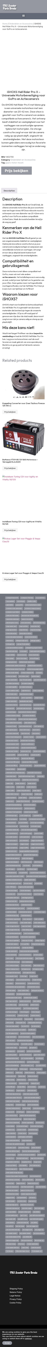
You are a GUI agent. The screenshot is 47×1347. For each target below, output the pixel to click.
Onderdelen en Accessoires (21, 24)
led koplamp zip (26, 969)
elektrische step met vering (13, 1094)
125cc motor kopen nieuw (22, 1251)
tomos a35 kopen (34, 658)
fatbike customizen (11, 1083)
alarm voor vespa (39, 1208)
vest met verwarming (39, 622)
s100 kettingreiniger (11, 815)
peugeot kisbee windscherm (13, 854)
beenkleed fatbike (40, 1186)
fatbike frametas (33, 1079)
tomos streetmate (33, 655)
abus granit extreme (26, 1240)
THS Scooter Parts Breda (9, 7)
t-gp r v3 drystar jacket (25, 679)
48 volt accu (21, 1244)
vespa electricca (23, 629)
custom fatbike (10, 1126)
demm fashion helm (11, 1115)
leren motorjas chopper (12, 965)
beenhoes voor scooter (12, 1190)
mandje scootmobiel (11, 951)
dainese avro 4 (40, 1122)
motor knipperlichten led (12, 929)
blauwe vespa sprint (11, 1169)
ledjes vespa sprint (38, 965)
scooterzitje (40, 776)
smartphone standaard (29, 715)
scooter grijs (38, 794)
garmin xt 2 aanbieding (12, 1065)
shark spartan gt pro (11, 729)
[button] (24, 16)
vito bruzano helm (25, 622)
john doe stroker (23, 1004)
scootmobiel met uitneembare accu (15, 772)
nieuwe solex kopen (25, 890)
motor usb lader (39, 919)
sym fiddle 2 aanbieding (12, 683)
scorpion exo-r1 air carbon (27, 740)
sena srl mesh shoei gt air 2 (13, 737)
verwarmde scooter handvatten (14, 637)
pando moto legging (27, 858)
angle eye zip (32, 1201)
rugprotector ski (37, 815)
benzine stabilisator (28, 1179)
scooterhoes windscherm (12, 779)
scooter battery (22, 797)
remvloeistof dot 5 (11, 822)
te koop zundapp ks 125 (27, 672)
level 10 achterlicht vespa (12, 962)
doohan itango (26, 1108)
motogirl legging (40, 940)
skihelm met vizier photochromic (27, 719)
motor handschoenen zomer (31, 933)
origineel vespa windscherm (37, 872)
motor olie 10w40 (26, 926)
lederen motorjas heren (12, 969)
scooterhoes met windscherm (30, 779)
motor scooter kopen (25, 922)
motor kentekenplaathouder (13, 933)
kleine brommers (20, 983)
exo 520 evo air (10, 1090)
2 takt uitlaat (25, 1247)
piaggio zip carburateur (37, 844)
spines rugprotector (27, 697)
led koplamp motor (38, 969)
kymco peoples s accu (11, 976)
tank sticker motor (24, 676)
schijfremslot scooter (29, 804)
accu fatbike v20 (27, 1236)
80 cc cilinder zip (39, 1240)
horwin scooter (39, 1019)
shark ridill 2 (36, 729)
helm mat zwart (10, 1040)
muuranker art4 (10, 894)
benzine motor (40, 1179)
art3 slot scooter (10, 1201)
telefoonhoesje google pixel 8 (34, 669)
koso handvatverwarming (23, 979)
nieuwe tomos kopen (11, 890)
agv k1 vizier (24, 1215)
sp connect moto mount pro (24, 708)
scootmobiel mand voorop (34, 772)
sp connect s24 (10, 708)
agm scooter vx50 (10, 1219)
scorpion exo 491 (35, 755)
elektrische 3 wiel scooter (12, 1101)
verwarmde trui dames (25, 633)
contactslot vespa (33, 1129)
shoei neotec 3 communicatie (13, 722)
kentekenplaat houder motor (13, 997)
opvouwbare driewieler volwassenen (36, 876)
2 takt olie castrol (35, 1247)
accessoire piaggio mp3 (12, 1240)
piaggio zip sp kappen (11, 844)
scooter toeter (20, 787)
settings (28, 1338)
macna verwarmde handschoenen (28, 951)
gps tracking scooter (11, 1054)
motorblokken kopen (39, 912)
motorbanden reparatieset (13, 919)
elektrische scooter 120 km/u (13, 1097)
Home (4, 24)
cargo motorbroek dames (12, 1140)
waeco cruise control (27, 619)
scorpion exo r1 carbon (12, 751)
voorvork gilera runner (12, 622)
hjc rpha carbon (36, 1026)
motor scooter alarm (39, 922)
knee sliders (9, 983)
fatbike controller (23, 1083)
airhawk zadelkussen (11, 1215)
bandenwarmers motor (12, 1194)
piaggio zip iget (24, 844)
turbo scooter (23, 651)
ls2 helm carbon (38, 954)
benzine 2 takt (10, 1183)
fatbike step (19, 1072)
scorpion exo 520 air (23, 755)
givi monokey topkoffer (27, 1058)
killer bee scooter (10, 990)
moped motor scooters (12, 944)
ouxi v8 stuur (21, 869)
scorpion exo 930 (10, 755)
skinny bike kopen (11, 719)
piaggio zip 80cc (24, 847)
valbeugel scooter (35, 640)
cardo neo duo (30, 1144)
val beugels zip (10, 644)
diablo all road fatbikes (33, 1112)
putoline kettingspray (25, 833)
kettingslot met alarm (37, 990)
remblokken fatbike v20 (12, 829)
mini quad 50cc (25, 944)
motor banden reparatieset (28, 937)
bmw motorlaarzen (35, 1165)
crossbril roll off (21, 1129)
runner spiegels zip (25, 815)
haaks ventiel (23, 1047)
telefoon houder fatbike (12, 672)
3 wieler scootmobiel (32, 1244)
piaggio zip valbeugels (37, 840)
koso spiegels (9, 979)
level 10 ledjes (39, 958)
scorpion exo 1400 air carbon (29, 762)
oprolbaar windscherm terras (13, 879)
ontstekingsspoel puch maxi (13, 883)
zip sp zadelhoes (40, 597)
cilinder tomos (22, 1133)
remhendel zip (24, 826)
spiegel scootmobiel (11, 701)
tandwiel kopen (36, 676)
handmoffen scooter (26, 1044)
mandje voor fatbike (27, 947)
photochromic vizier (11, 851)
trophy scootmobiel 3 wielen (37, 651)
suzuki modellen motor (12, 690)
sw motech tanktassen (25, 687)
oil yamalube (38, 883)
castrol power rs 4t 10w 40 (25, 1136)
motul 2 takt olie (38, 894)
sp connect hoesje (11, 712)
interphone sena (10, 1015)
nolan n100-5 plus (11, 887)
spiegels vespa (38, 697)
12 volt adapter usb (37, 1251)
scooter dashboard (11, 797)
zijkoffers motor (32, 601)
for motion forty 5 (40, 1065)
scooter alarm (9, 801)
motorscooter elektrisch (12, 897)
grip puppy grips (10, 1051)
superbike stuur (26, 690)
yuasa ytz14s (19, 605)
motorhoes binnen (26, 904)
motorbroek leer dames (25, 912)
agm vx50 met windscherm (37, 1215)
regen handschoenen (11, 833)
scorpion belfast (10, 769)
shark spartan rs (38, 726)
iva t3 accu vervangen (11, 1012)
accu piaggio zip (39, 1229)
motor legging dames (39, 926)
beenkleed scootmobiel (27, 1186)
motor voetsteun (27, 919)
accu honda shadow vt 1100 (13, 1236)
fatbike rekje (22, 1076)
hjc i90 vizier (32, 1029)
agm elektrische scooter (36, 1219)
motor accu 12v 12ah (27, 940)
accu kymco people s (39, 1233)
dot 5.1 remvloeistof (33, 1104)
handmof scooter (39, 1044)
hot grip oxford (28, 1019)
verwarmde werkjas (11, 633)
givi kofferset (39, 1058)
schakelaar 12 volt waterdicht (13, 812)
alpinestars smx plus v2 (27, 1204)
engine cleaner (21, 1090)
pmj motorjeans (24, 840)
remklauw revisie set (11, 826)
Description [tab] (9, 190)
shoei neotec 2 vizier (30, 722)
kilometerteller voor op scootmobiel (15, 987)
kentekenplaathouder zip (23, 994)
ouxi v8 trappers (10, 869)
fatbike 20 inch (35, 1083)
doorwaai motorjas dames (13, 1108)
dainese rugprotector (27, 1122)
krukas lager (23, 976)
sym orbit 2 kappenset (39, 679)
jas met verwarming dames (13, 1008)
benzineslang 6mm (35, 1176)
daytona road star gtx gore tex (27, 1115)
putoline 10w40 (38, 833)
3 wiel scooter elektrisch (12, 1247)
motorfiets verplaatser (33, 908)
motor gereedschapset (12, 937)
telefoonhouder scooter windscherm (15, 665)
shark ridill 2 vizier (25, 729)
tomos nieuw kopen (22, 658)
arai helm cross (22, 1201)
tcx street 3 (39, 672)
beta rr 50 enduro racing (26, 1169)
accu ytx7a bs (9, 1226)
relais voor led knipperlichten (29, 829)
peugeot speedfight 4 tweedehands (28, 851)
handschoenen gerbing (12, 1044)
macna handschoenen (25, 954)
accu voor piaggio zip (32, 1226)
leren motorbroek (26, 965)
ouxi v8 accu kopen (32, 869)
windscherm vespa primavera (32, 608)
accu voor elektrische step (13, 1229)
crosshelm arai (10, 1129)
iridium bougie (35, 1012)
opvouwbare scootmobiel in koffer (15, 876)
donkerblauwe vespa (38, 1108)
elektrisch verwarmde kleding (30, 1101)
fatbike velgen (23, 1069)
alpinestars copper (27, 1208)
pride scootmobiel (24, 837)
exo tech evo (42, 1087)
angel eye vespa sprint (12, 1204)
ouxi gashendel (23, 872)
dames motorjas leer (29, 1119)
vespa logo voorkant (11, 629)
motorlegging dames (27, 897)
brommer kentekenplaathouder (31, 1151)
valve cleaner (9, 640)
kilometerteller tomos (33, 987)
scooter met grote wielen (23, 790)
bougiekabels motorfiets (12, 1162)
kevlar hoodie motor (23, 990)
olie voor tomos (28, 883)
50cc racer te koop (10, 1244)
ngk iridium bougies (39, 890)
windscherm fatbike (27, 612)
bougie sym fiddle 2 (11, 1165)
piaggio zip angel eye (11, 847)
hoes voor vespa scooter (12, 1026)
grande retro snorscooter (33, 1051)
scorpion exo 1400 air (11, 765)
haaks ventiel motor (11, 1047)
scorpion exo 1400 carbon (12, 762)
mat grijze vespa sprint (38, 944)
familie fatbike (32, 1087)
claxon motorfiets (10, 1133)
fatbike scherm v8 (10, 1076)
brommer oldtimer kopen (12, 1151)
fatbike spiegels (41, 1072)
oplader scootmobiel (30, 879)
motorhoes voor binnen (12, 904)
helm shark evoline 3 (38, 1037)
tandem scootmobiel (11, 679)
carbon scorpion (36, 1147)
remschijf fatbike (23, 822)
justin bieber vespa (11, 1004)
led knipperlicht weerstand (13, 972)
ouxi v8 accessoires (11, 872)
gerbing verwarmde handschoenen (15, 1062)
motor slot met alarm (11, 922)
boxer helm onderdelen (37, 1158)
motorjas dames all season (27, 901)
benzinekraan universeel (12, 1179)
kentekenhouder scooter (30, 997)
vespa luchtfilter (24, 626)
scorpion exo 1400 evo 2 (28, 758)
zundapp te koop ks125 (12, 597)
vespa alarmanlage (35, 629)
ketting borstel (10, 994)
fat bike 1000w (21, 1087)
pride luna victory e (37, 837)
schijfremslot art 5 (29, 808)
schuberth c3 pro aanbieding (13, 804)
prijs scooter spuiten (11, 837)
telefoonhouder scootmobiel (27, 662)
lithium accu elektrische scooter (24, 958)
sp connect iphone (38, 708)
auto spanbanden (21, 1197)
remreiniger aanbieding (37, 822)
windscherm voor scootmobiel (14, 608)
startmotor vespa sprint (12, 697)
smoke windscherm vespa (13, 715)
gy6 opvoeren (33, 1047)
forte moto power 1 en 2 (27, 1065)
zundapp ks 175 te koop (27, 597)
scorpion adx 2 (21, 769)
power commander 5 (11, 840)
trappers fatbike (10, 655)
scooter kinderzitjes (27, 794)
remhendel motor (35, 826)
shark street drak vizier (25, 726)
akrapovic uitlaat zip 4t (24, 1212)
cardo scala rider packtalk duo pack (15, 1144)
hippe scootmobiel (11, 1037)
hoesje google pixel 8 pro (34, 1022)
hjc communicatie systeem (28, 1033)
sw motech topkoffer (11, 687)
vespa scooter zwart (11, 626)
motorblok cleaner (26, 915)
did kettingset (20, 1112)
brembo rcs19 (41, 1154)
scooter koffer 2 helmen (12, 794)
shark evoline (35, 733)
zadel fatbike (9, 605)
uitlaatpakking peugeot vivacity (33, 647)
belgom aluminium (33, 1183)
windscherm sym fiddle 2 (12, 612)
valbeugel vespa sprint (22, 640)
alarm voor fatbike (11, 1212)
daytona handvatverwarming (13, 1119)
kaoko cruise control (25, 1001)
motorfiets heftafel (11, 912)
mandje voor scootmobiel (12, 947)
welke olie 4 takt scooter (12, 615)
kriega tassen (33, 976)
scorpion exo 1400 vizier (12, 758)
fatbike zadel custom (11, 1069)
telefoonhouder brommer (34, 665)
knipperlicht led (37, 979)
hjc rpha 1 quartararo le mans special (16, 1029)
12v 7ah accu (9, 1251)
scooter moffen (10, 790)
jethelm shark (34, 1004)
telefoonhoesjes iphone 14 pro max (15, 669)
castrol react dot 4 (10, 1136)
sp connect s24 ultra (39, 705)
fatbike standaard (29, 1072)
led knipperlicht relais (29, 972)
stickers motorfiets (38, 690)
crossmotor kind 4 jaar (36, 1126)
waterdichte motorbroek (12, 619)
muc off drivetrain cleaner (24, 894)
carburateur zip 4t (11, 1147)
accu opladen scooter (25, 1233)
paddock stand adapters (12, 862)
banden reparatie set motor (28, 1194)
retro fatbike (23, 819)
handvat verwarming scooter (25, 1040)
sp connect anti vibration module (27, 712)
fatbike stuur (9, 1072)
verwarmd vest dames (31, 637)
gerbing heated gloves (33, 1062)
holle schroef (9, 1022)
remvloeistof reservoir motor (36, 819)
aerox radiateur (10, 1222)
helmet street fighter (24, 1037)
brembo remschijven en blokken (26, 1154)
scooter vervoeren (20, 783)
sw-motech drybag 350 (27, 683)
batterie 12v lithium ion (27, 1190)
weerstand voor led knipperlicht (30, 615)
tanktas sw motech (11, 676)
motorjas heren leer (11, 901)
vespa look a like (35, 626)
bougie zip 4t (37, 1162)
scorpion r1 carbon (28, 737)
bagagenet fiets (10, 1197)
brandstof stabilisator (22, 1158)
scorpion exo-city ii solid (12, 744)
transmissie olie (22, 655)
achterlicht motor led (22, 1222)
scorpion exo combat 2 (39, 751)
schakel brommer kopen (30, 812)
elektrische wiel (32, 1090)
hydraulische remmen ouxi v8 (14, 1019)
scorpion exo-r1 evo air (12, 740)
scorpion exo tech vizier (12, 747)
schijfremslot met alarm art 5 (14, 808)
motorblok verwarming (12, 915)
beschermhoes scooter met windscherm (16, 1176)
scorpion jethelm (41, 737)
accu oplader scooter (11, 1233)
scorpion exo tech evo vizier (28, 747)
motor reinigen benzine (12, 926)
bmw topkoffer (23, 1165)
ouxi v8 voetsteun (37, 865)
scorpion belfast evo (40, 765)
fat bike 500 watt (10, 1087)
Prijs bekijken (16, 170)
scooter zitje (9, 783)
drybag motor (9, 1104)
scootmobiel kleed (11, 776)
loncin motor (9, 958)
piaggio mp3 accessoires (37, 847)
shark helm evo (25, 733)
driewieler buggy (20, 1104)
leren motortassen (27, 962)
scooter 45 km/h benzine (23, 801)
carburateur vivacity (24, 1147)
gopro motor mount (14, 162)
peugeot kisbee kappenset (30, 854)
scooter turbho (10, 787)
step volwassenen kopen (26, 694)
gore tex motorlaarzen (25, 1054)
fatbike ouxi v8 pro (32, 1076)
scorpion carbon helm (25, 765)
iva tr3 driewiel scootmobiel (31, 1008)
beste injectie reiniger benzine (14, 1172)
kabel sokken (36, 1001)
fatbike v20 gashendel (35, 1069)
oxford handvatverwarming (13, 865)
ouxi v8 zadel (26, 865)
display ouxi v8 (10, 1112)
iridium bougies (24, 1012)
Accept (7, 1343)
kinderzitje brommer (33, 983)
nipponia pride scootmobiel (26, 887)
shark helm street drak (12, 733)
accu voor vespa (20, 1226)
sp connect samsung (25, 705)
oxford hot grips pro (26, 862)
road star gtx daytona (11, 819)
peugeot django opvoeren (12, 858)
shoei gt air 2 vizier (11, 726)
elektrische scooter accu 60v (31, 1094)
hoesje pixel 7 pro (20, 1022)
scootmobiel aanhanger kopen (26, 776)
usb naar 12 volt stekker (23, 644)
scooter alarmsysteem (35, 797)
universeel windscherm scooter (14, 647)
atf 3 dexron (32, 1197)
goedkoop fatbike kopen (12, 1058)
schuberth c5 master (38, 801)
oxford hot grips (38, 862)
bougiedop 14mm (26, 1162)
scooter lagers (36, 790)
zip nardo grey (20, 601)
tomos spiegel (10, 658)
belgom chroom (21, 1183)
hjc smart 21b (25, 1026)
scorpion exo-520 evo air (28, 744)
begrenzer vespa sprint (12, 1186)
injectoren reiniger (23, 1015)
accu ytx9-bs (34, 1222)
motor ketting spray (27, 929)
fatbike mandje (10, 1079)
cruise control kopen (22, 1126)
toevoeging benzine (11, 662)
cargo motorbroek (26, 1140)
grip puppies (21, 1051)
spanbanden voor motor (26, 701)
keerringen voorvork (11, 1001)
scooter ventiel (31, 783)
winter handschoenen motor (33, 605)
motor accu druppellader (12, 940)
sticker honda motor (11, 694)
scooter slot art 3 (31, 787)
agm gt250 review (22, 1219)
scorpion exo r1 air (25, 751)
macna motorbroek (11, 954)
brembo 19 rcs (10, 1158)
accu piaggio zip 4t (27, 1229)
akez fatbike (36, 1212)
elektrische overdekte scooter (31, 1097)
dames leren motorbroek (12, 1122)
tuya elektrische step (11, 651)
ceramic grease (33, 1133)
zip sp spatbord (10, 601)
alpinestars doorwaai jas (12, 1208)
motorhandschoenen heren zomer (15, 908)
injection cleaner (35, 1015)
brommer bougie (10, 1154)
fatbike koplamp (21, 1079)
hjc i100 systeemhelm (12, 1033)
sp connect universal (11, 705)
